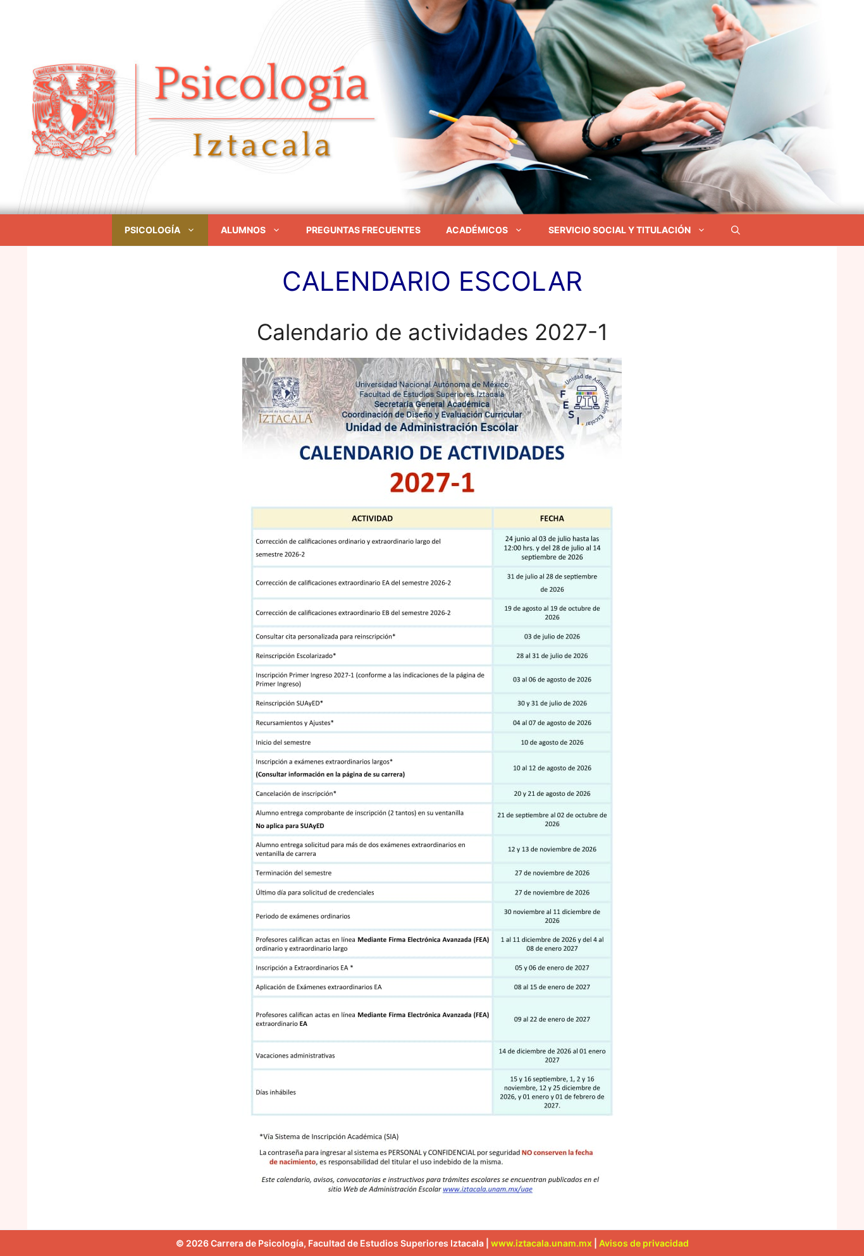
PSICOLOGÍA (152, 229)
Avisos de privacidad (644, 1243)
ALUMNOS (243, 229)
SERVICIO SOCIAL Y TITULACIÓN (619, 229)
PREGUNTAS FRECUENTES (363, 229)
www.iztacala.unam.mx (541, 1243)
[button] (736, 230)
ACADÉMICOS (477, 229)
